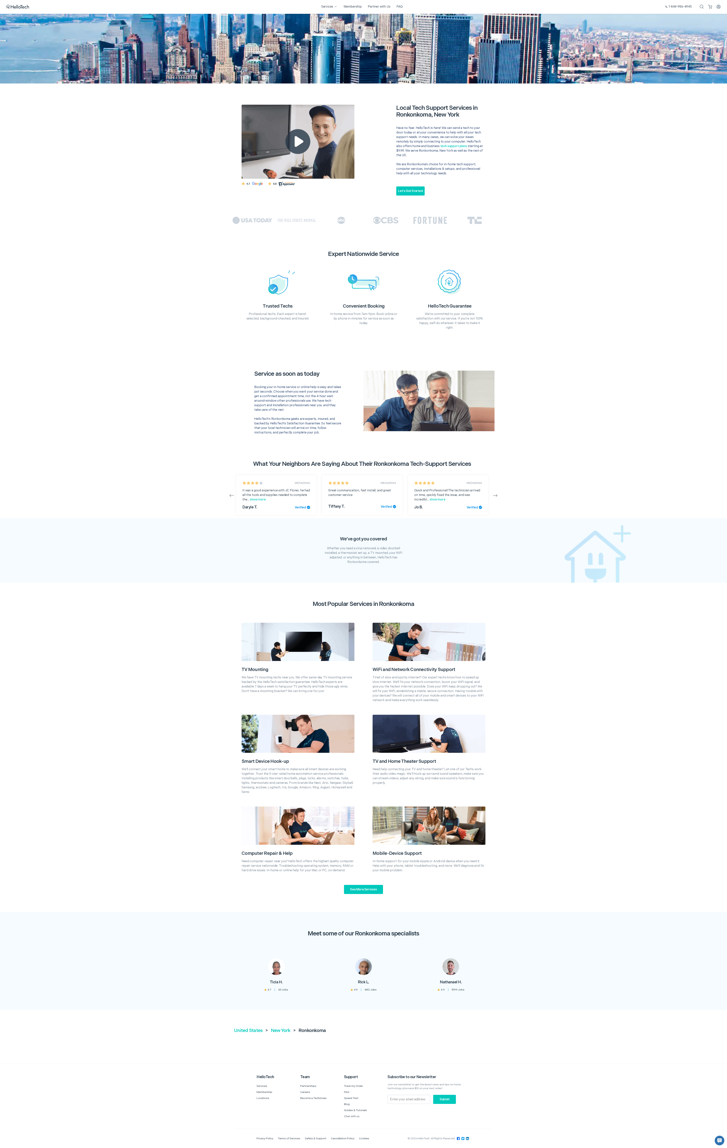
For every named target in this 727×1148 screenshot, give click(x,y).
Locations (263, 1098)
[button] (719, 1140)
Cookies (364, 1138)
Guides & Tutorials (355, 1110)
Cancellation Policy (342, 1138)
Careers (305, 1092)
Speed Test (351, 1098)
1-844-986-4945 (680, 7)
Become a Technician (313, 1098)
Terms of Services (289, 1138)
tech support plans (453, 146)
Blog (347, 1104)
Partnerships (308, 1086)
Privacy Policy (265, 1138)
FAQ (346, 1092)
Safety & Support (315, 1138)
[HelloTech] (18, 7)
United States (248, 1030)
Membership (264, 1092)
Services (262, 1086)
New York (280, 1030)
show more (257, 499)
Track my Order (353, 1086)
